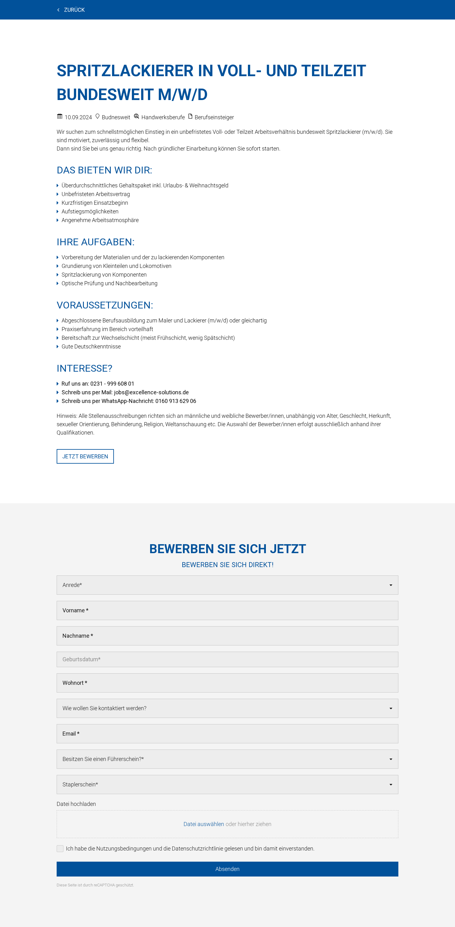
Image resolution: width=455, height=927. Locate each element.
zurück (74, 10)
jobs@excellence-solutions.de (151, 392)
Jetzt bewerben (85, 456)
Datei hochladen (76, 804)
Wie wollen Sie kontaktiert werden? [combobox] (104, 708)
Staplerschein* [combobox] (80, 784)
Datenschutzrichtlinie (197, 848)
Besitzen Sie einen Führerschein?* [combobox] (103, 759)
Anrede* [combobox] (72, 585)
